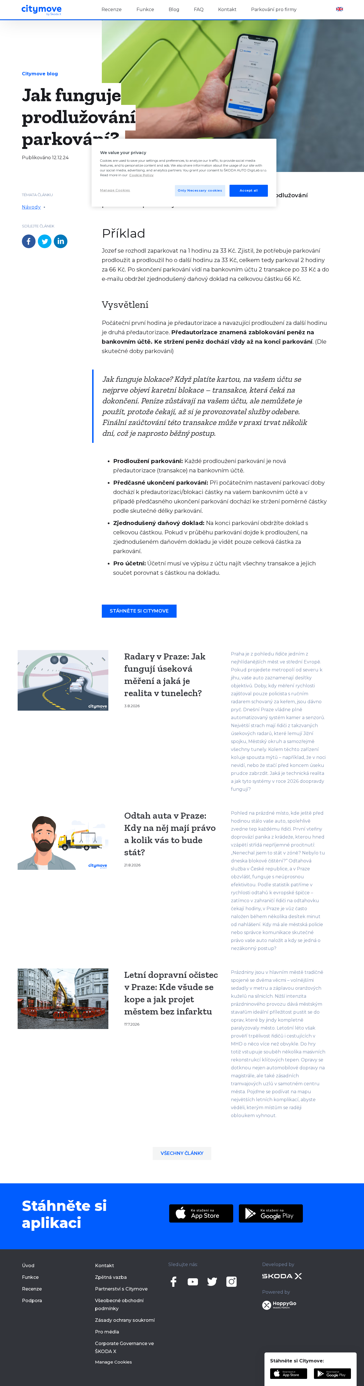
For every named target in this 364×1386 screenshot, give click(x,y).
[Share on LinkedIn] (60, 241)
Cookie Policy (141, 175)
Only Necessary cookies (200, 190)
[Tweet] (44, 241)
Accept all (249, 190)
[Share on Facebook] (29, 241)
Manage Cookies (113, 1362)
